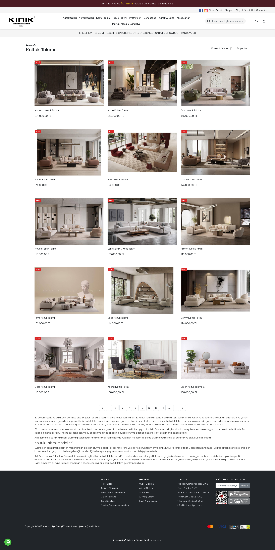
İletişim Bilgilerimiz (110, 488)
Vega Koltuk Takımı (118, 317)
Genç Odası (150, 17)
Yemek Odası (86, 17)
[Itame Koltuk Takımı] (215, 152)
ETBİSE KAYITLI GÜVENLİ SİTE (97, 32)
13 (169, 407)
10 (149, 407)
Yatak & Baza (166, 17)
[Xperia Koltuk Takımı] (142, 360)
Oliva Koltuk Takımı (191, 110)
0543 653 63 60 (195, 501)
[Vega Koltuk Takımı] (142, 290)
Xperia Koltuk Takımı (118, 386)
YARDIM (105, 479)
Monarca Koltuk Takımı (47, 110)
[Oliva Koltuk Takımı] (215, 83)
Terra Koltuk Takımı (45, 317)
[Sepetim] (264, 21)
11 (156, 407)
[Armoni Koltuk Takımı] (215, 221)
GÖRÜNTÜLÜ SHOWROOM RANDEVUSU (173, 32)
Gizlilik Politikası (108, 496)
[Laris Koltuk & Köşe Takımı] (142, 221)
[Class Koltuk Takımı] (69, 360)
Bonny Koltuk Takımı (191, 317)
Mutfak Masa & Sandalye (126, 23)
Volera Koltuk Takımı (45, 179)
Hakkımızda (106, 483)
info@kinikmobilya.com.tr (189, 505)
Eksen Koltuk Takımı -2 (193, 386)
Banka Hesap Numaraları (113, 492)
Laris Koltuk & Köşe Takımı (121, 248)
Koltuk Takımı (103, 17)
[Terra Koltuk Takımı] (69, 290)
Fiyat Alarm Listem (148, 501)
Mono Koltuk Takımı (118, 110)
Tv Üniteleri (135, 17)
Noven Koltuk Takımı (45, 248)
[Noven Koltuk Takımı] (69, 221)
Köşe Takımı (120, 17)
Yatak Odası (70, 17)
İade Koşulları (108, 501)
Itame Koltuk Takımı (191, 179)
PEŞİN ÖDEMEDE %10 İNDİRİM (132, 32)
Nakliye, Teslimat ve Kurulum (115, 505)
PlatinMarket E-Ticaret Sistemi (128, 540)
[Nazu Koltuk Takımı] (142, 152)
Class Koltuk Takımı (45, 386)
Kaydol (244, 485)
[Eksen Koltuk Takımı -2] (215, 360)
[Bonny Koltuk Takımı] (215, 290)
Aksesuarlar (183, 17)
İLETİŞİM (182, 479)
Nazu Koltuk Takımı (118, 179)
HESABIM (144, 479)
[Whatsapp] (7, 542)
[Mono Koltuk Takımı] (142, 83)
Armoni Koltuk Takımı (192, 248)
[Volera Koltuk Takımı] (69, 152)
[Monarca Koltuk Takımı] (69, 83)
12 (162, 407)
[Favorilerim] (257, 21)
